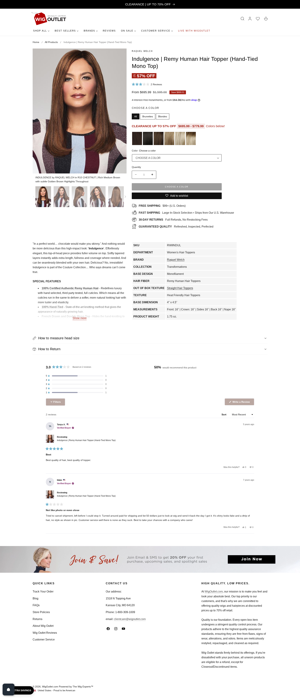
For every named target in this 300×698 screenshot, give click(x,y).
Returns (37, 619)
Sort (224, 414)
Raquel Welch (142, 51)
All (135, 116)
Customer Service (44, 639)
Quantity (136, 166)
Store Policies (41, 612)
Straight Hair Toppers (180, 288)
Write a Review (242, 402)
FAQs (36, 605)
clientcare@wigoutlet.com (130, 619)
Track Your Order (43, 591)
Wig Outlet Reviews (45, 632)
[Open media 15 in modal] (120, 55)
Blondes (162, 116)
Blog (35, 598)
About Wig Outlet (43, 625)
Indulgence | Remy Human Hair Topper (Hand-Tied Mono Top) (86, 440)
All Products (51, 42)
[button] (242, 18)
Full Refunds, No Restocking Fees (173, 219)
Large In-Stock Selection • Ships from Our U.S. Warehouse (186, 212)
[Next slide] (125, 196)
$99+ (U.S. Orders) (162, 205)
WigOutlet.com (214, 591)
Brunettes (147, 116)
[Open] (8, 689)
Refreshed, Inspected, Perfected (176, 226)
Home (36, 42)
